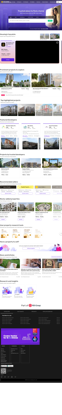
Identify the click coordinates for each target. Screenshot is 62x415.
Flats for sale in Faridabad (7, 323)
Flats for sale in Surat (24, 322)
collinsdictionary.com (14, 353)
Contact (7, 59)
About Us (2, 350)
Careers (2, 348)
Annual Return (3, 354)
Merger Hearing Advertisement (4, 361)
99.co (12, 351)
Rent (16, 17)
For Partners (3, 351)
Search (50, 20)
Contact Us (3, 357)
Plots (37, 17)
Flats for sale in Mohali (24, 317)
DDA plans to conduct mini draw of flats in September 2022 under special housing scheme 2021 (31, 270)
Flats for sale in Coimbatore (25, 319)
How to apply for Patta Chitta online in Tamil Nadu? (9, 270)
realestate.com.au (14, 348)
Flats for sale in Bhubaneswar (44, 323)
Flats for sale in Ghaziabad (7, 319)
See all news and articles (56, 256)
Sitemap (22, 351)
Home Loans (23, 350)
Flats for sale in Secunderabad (44, 322)
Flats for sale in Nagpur (24, 320)
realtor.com (13, 350)
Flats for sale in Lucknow (7, 320)
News (22, 348)
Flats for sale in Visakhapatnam (44, 320)
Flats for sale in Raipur (43, 319)
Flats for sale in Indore (6, 322)
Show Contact (8, 193)
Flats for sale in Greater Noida (8, 317)
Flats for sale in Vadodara (25, 323)
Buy (11, 17)
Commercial (22, 17)
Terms (2, 353)
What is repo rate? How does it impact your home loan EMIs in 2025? (51, 270)
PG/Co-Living (30, 17)
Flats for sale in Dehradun (43, 317)
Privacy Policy (3, 356)
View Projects (8, 46)
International (23, 353)
